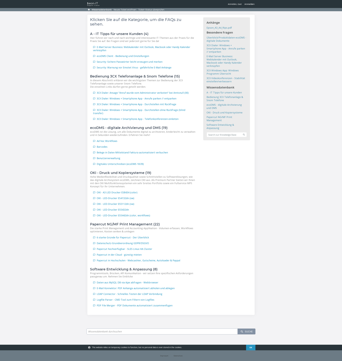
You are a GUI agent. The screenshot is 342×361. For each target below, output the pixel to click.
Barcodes (102, 146)
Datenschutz (178, 356)
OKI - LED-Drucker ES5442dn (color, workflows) (123, 215)
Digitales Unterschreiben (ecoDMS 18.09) (120, 164)
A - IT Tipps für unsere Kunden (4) (119, 34)
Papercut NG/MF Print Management (219, 118)
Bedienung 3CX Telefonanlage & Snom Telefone (225, 98)
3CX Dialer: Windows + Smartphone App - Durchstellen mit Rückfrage (136, 104)
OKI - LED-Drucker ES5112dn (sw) (115, 203)
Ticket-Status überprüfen (151, 9)
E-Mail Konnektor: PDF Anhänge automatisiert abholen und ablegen (136, 288)
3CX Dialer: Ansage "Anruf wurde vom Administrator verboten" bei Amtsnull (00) (143, 92)
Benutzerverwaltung (108, 158)
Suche (248, 331)
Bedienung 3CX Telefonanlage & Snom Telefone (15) (135, 76)
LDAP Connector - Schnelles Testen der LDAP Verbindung (129, 294)
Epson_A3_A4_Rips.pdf (219, 27)
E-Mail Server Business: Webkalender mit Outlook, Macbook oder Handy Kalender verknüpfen (224, 61)
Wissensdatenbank (102, 9)
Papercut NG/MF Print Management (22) (125, 224)
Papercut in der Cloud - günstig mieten (119, 254)
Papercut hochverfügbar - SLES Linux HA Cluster (124, 249)
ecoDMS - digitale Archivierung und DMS (224, 106)
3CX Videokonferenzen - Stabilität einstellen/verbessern (226, 80)
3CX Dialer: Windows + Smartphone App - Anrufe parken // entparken (136, 98)
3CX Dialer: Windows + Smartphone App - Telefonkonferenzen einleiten (137, 119)
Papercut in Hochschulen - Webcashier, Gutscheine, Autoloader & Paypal (138, 260)
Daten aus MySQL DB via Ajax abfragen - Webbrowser (127, 282)
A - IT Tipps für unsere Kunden (224, 92)
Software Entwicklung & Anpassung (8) (124, 269)
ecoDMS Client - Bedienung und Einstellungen (123, 56)
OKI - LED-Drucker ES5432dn (113, 209)
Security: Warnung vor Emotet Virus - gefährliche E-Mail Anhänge (134, 67)
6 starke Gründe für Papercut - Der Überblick (123, 237)
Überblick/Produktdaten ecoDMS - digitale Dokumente (226, 39)
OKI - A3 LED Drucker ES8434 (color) (117, 192)
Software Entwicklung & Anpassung (220, 126)
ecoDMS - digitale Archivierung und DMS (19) (129, 128)
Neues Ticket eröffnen (125, 9)
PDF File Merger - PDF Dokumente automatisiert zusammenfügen (134, 305)
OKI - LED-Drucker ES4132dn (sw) (115, 198)
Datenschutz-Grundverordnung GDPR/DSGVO (123, 243)
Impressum (164, 356)
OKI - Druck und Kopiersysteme (224, 112)
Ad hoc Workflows (107, 141)
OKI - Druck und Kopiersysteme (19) (120, 173)
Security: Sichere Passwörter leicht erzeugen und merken (129, 61)
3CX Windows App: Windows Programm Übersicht (223, 72)
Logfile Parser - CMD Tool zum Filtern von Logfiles (125, 299)
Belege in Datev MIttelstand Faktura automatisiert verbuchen (132, 152)
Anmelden (249, 4)
